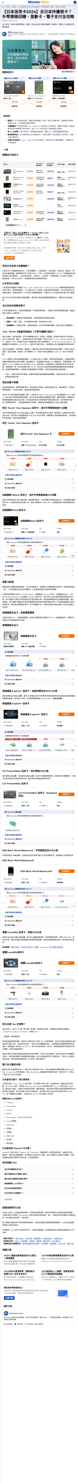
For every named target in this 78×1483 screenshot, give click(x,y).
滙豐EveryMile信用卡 (31, 963)
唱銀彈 (38, 1241)
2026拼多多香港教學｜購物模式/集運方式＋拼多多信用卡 (19, 1272)
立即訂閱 (9, 1298)
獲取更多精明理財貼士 (13, 1288)
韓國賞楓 (37, 1239)
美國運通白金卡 (28, 636)
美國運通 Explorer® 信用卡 (34, 714)
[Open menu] (3, 2)
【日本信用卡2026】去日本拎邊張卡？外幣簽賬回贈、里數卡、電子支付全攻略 (41, 7)
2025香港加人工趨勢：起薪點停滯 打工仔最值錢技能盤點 (58, 1272)
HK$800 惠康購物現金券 (40, 219)
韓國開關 (53, 1244)
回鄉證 (32, 1241)
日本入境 (61, 1244)
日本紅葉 (28, 1239)
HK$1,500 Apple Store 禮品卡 (39, 192)
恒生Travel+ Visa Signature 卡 (36, 434)
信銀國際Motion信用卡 (32, 520)
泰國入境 (70, 1244)
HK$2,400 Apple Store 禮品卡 (39, 172)
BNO (17, 1241)
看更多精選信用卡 (69, 72)
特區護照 (24, 1241)
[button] (39, 451)
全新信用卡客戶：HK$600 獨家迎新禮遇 (40, 213)
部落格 (14, 7)
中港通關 (44, 1244)
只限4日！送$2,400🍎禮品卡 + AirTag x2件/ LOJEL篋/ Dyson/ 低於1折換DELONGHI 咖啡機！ (26, 234)
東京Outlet (19, 1239)
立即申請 (15, 102)
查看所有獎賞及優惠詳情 (13, 475)
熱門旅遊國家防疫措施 (30, 1244)
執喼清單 (46, 1241)
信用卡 (8, 7)
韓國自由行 (58, 1239)
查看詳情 (15, 106)
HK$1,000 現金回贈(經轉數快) (40, 186)
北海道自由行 (47, 1239)
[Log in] (74, 2)
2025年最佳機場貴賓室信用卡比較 (58, 1255)
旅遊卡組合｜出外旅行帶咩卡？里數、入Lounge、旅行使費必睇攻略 (37, 947)
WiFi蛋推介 (56, 1241)
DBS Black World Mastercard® (36, 871)
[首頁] (3, 7)
